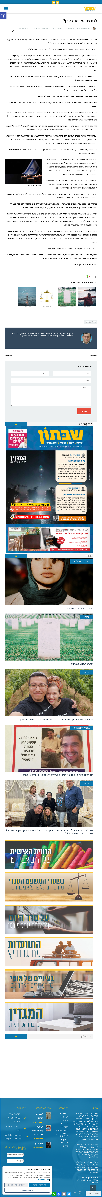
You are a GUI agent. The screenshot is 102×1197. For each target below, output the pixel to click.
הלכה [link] (66, 1127)
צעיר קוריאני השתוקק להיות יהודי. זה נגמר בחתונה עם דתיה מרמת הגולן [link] (56, 719)
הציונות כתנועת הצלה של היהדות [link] (37, 1131)
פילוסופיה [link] (64, 1120)
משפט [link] (65, 1117)
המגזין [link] (65, 1139)
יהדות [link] (66, 1142)
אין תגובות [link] (22, 28)
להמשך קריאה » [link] (38, 1122)
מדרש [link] (66, 1123)
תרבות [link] (65, 1146)
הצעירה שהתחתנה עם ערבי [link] (79, 608)
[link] (3, 15)
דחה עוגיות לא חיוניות (16, 1185)
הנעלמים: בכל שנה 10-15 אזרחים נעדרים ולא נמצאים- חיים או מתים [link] (58, 775)
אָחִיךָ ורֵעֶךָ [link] (39, 1143)
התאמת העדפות (27, 1190)
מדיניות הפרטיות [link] (44, 1180)
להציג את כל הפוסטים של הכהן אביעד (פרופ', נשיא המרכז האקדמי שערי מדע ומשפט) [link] (42, 335)
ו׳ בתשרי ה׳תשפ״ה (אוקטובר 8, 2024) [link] (44, 28)
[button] (5, 8)
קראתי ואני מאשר (39, 1185)
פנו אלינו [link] (80, 1192)
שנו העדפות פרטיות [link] (93, 1193)
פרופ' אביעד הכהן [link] (90, 322)
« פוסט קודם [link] (93, 356)
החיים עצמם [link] (63, 1130)
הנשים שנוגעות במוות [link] (82, 664)
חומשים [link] (65, 1113)
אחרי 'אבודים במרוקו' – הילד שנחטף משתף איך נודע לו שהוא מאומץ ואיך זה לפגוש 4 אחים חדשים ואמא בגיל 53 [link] (49, 832)
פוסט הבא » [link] (8, 356)
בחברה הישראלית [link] (64, 1134)
